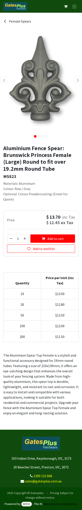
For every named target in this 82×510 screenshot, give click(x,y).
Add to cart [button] (55, 238)
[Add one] (25, 239)
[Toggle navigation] (74, 6)
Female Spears (20, 21)
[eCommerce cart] (65, 6)
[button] (4, 80)
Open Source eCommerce (60, 504)
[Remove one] (11, 239)
